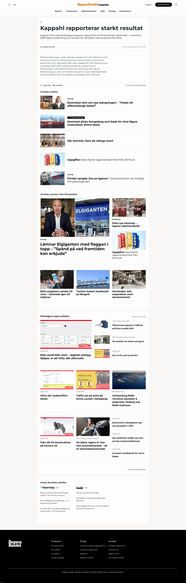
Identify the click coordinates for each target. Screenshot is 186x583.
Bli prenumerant (57, 546)
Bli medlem (55, 550)
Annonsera (55, 554)
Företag (112, 11)
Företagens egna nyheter (54, 316)
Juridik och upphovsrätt (89, 550)
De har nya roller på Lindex (87, 493)
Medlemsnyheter (89, 11)
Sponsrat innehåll (86, 558)
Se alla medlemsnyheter (137, 469)
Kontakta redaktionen (117, 546)
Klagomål (83, 554)
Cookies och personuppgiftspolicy (93, 546)
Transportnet (72, 11)
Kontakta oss (113, 550)
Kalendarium (125, 11)
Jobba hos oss (114, 554)
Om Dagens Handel (116, 558)
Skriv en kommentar (137, 85)
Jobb (102, 11)
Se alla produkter (57, 558)
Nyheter (58, 11)
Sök (14, 5)
